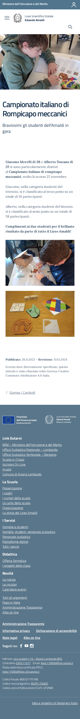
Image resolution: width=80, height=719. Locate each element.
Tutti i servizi (10, 546)
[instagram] (32, 646)
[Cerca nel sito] (70, 27)
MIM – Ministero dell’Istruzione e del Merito (32, 444)
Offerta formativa (14, 560)
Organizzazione (12, 507)
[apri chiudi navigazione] (7, 18)
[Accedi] (74, 4)
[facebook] (21, 646)
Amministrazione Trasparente (22, 607)
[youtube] (26, 646)
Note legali (9, 637)
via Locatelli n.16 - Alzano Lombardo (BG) (37, 659)
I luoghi (7, 493)
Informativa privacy (16, 630)
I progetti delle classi (16, 565)
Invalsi (6, 469)
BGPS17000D (39, 683)
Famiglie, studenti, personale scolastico (28, 531)
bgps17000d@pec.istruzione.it (20, 671)
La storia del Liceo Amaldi (19, 512)
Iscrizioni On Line (13, 464)
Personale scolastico (16, 536)
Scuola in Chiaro (13, 459)
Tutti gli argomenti (14, 597)
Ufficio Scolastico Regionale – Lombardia (30, 449)
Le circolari (9, 584)
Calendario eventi (14, 589)
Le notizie (9, 579)
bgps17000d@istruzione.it (57, 663)
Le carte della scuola (16, 502)
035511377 (23, 663)
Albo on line (10, 612)
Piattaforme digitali (15, 541)
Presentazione (12, 488)
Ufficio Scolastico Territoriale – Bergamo (29, 454)
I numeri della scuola (16, 498)
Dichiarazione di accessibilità (56, 630)
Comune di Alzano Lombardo (21, 474)
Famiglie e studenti (15, 526)
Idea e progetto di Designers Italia (55, 703)
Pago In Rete (11, 602)
